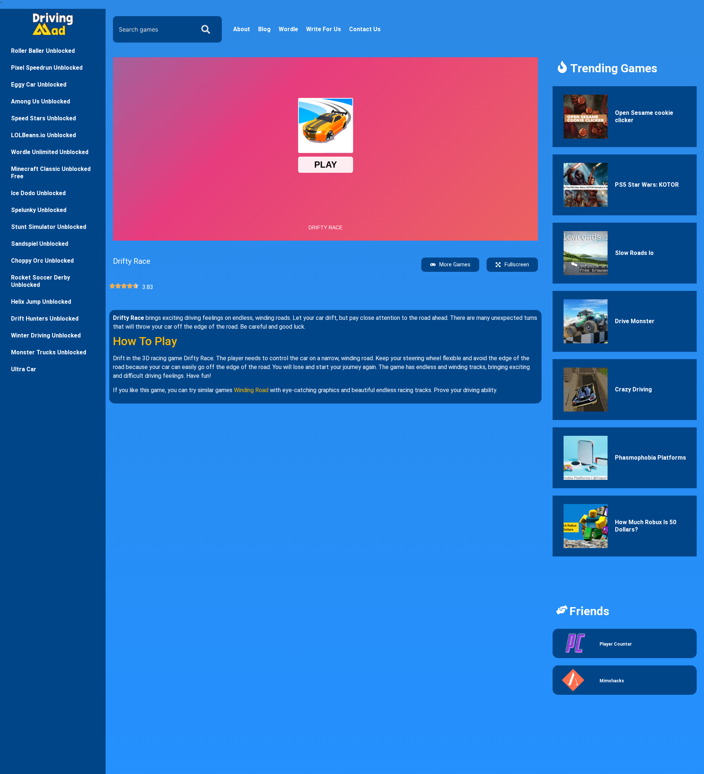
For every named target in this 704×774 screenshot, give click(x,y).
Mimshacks (612, 680)
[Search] (207, 29)
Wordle (288, 29)
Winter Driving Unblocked (46, 335)
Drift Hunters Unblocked (44, 318)
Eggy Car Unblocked (38, 84)
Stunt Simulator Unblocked (48, 226)
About (241, 29)
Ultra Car (23, 369)
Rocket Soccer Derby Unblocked (40, 281)
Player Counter (616, 644)
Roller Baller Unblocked (43, 50)
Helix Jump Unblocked (41, 301)
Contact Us (365, 29)
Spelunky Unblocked (38, 210)
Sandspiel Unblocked (39, 243)
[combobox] (152, 29)
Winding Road (251, 390)
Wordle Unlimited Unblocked (49, 152)
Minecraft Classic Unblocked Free (51, 172)
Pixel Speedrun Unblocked (46, 67)
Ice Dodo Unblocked (38, 193)
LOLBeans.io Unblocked (43, 135)
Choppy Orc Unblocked (42, 260)
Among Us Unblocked (40, 101)
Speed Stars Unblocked (43, 118)
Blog (264, 29)
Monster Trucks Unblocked (48, 352)
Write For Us (323, 29)
